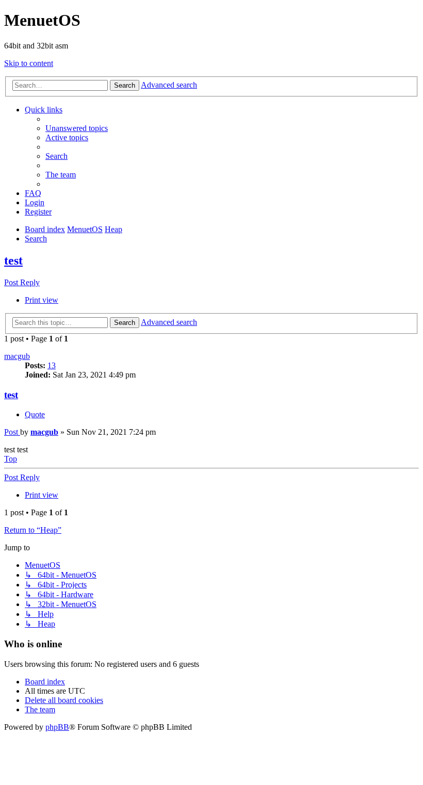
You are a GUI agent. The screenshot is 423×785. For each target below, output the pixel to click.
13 (51, 365)
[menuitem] (76, 128)
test (13, 260)
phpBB (57, 727)
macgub (17, 356)
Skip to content (28, 63)
